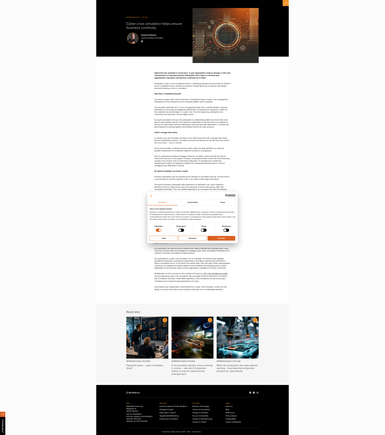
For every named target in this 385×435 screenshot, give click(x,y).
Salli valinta (192, 238)
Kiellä (164, 238)
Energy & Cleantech (200, 412)
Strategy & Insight (166, 409)
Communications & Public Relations (173, 406)
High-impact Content (167, 412)
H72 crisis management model (215, 274)
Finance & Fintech (199, 422)
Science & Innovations (201, 409)
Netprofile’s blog (133, 17)
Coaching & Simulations (168, 419)
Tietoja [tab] (222, 202)
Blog (227, 409)
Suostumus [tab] (162, 202)
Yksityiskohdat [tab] (192, 202)
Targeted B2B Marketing (168, 415)
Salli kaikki (221, 238)
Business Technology (200, 406)
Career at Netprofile (233, 422)
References (230, 412)
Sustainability (231, 419)
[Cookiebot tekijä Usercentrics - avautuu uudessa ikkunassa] (226, 195)
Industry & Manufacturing (202, 419)
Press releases (231, 415)
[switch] (181, 230)
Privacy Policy (196, 432)
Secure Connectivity (200, 415)
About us (229, 406)
